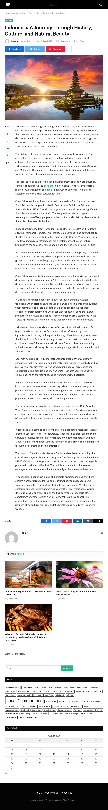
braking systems (55, 688)
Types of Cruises (56, 714)
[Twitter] (7, 141)
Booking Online (40, 688)
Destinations (10, 691)
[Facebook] (7, 134)
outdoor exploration (29, 706)
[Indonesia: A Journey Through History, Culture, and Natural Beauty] (54, 87)
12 (40, 754)
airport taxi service (13, 688)
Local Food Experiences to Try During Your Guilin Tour (28, 593)
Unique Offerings (71, 714)
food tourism (68, 691)
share (86, 706)
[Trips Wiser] (54, 4)
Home (7, 13)
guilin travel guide (25, 695)
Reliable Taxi (76, 706)
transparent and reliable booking (18, 714)
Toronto (99, 710)
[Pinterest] (7, 155)
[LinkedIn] (7, 148)
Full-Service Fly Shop (83, 691)
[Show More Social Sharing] (69, 49)
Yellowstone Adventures (28, 717)
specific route (36, 710)
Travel (9, 20)
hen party (38, 695)
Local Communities (24, 700)
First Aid (47, 691)
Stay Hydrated (49, 710)
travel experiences (40, 714)
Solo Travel (25, 710)
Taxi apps (77, 710)
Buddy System (69, 688)
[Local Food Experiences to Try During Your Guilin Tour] (28, 574)
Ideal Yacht (49, 695)
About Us (67, 793)
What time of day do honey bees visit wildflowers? (76, 593)
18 (26, 759)
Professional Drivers (60, 706)
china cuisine (82, 688)
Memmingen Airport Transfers (70, 701)
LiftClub (70, 695)
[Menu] (8, 4)
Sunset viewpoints (64, 710)
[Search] (100, 4)
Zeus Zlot (49, 185)
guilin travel (10, 695)
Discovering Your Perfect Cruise (29, 691)
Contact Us (51, 793)
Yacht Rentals (11, 717)
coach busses (94, 688)
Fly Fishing (57, 691)
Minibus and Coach (13, 706)
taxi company (89, 710)
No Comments (64, 41)
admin (15, 41)
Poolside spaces (44, 706)
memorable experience (92, 701)
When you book (86, 714)
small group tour (12, 710)
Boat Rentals (27, 688)
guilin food (97, 691)
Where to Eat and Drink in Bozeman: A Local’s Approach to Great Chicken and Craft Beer (26, 637)
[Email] (7, 163)
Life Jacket (60, 695)
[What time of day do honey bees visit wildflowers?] (79, 574)
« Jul (7, 773)
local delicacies (51, 701)
